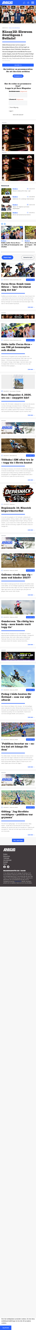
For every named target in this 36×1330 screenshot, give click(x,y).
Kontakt (5, 862)
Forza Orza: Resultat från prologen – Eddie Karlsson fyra (12, 245)
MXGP (16, 570)
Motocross (14, 455)
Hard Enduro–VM (17, 279)
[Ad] (18, 137)
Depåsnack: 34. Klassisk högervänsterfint (16, 509)
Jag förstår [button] (5, 1327)
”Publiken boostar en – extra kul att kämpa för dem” (18, 746)
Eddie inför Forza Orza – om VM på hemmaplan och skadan (16, 347)
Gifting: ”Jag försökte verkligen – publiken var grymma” (17, 814)
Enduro (10, 27)
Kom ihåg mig (14, 107)
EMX (11, 455)
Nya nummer (13, 391)
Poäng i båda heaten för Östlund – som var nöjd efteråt (16, 697)
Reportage (7, 257)
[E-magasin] (28, 3)
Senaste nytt (27, 257)
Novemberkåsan (16, 27)
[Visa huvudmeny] (32, 3)
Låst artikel (29, 279)
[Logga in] (24, 3)
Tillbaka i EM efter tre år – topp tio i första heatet (17, 461)
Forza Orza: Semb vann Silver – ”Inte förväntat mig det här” (16, 286)
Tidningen (18, 391)
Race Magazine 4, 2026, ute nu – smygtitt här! (16, 396)
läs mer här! (18, 881)
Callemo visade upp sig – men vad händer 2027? (16, 576)
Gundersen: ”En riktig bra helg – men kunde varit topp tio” (17, 624)
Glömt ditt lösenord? (18, 114)
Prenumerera (18, 76)
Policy (5, 864)
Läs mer (31, 307)
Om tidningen (7, 860)
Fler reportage (18, 840)
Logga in (11, 111)
